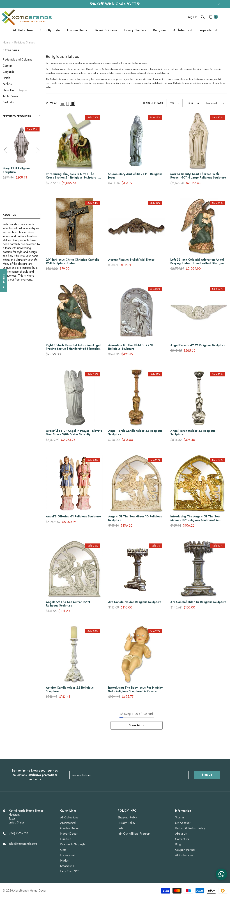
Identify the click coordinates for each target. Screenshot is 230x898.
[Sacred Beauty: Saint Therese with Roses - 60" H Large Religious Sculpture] (198, 141)
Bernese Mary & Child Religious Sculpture (18, 170)
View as (52, 103)
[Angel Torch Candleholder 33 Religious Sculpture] (136, 397)
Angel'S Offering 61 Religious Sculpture (73, 516)
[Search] (203, 16)
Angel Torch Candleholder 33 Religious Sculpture (135, 432)
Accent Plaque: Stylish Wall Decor (131, 259)
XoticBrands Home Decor (30, 890)
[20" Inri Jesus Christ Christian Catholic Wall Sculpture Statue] (74, 226)
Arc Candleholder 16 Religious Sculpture (198, 602)
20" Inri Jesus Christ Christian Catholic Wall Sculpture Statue (72, 261)
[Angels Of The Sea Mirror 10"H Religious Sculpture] (74, 569)
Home (6, 43)
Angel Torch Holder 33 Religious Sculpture (192, 432)
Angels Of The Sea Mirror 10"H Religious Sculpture (68, 603)
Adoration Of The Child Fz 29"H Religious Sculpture (130, 347)
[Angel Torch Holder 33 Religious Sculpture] (198, 397)
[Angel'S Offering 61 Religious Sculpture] (74, 483)
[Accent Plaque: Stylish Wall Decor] (136, 226)
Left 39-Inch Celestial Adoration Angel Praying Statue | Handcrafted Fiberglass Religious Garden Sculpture (198, 261)
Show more (136, 725)
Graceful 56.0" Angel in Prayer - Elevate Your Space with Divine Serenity (74, 432)
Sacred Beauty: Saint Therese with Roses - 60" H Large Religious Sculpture (198, 175)
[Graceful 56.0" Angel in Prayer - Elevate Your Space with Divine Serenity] (74, 397)
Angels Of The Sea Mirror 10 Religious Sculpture (135, 518)
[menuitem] (21, 60)
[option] (21, 154)
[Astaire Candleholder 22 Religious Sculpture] (74, 654)
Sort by (193, 103)
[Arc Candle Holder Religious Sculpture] (136, 569)
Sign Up (207, 775)
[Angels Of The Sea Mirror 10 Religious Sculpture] (136, 483)
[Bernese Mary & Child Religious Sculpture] (21, 145)
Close (218, 4)
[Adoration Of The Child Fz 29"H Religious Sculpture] (136, 312)
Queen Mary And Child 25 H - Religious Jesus (135, 175)
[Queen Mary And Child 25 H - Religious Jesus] (136, 141)
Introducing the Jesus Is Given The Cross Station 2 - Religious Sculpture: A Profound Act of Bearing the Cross (73, 175)
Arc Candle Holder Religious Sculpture (134, 602)
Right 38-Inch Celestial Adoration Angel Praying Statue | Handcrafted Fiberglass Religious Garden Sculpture (73, 347)
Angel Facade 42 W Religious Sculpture (197, 345)
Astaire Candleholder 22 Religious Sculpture (70, 689)
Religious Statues (24, 42)
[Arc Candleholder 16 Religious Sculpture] (198, 569)
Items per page (153, 103)
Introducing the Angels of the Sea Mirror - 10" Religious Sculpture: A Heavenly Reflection (195, 518)
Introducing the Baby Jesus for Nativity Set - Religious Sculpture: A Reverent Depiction (135, 689)
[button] (5, 150)
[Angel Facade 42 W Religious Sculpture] (198, 312)
